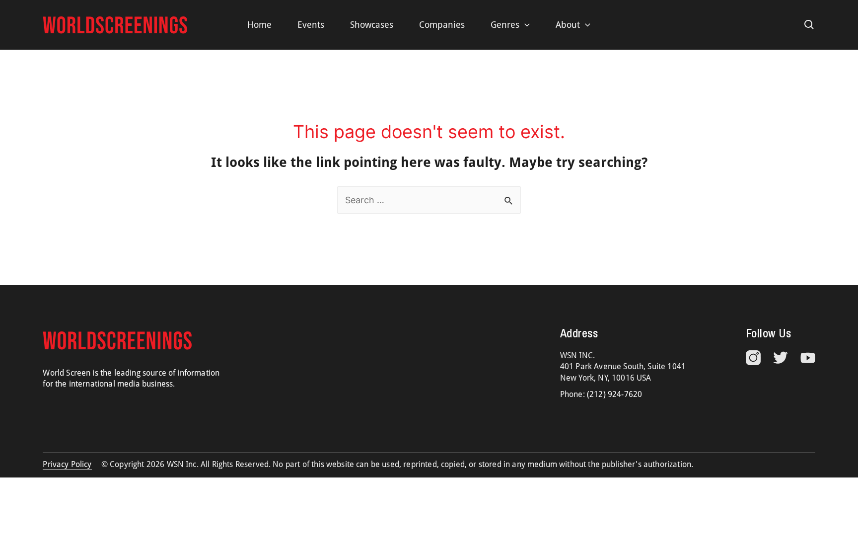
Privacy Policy (67, 464)
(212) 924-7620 (614, 394)
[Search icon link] (809, 25)
